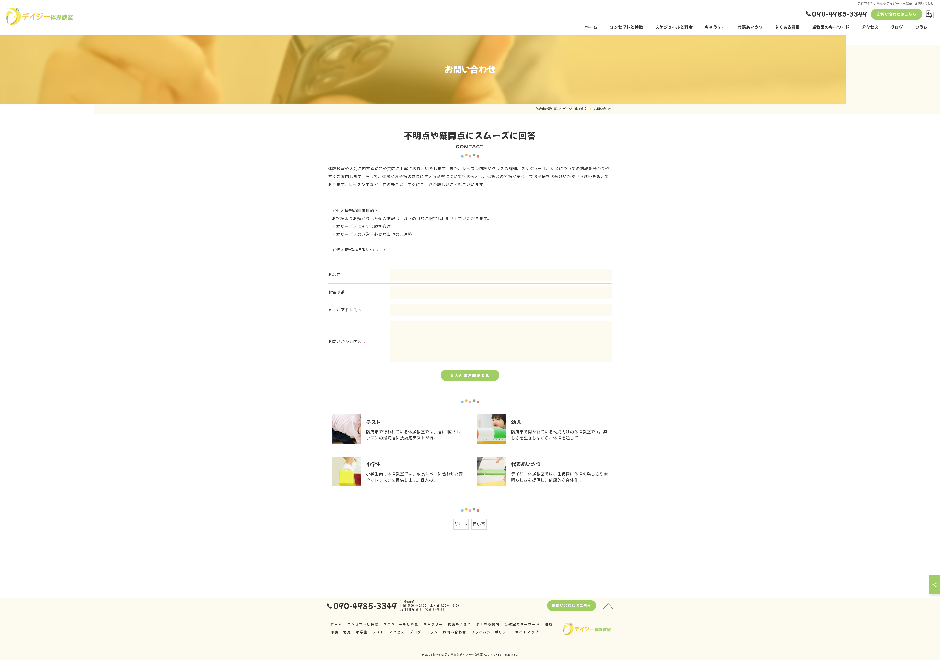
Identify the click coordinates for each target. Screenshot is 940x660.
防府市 (461, 524)
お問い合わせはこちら (896, 14)
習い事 (479, 524)
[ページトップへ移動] (608, 606)
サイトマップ (527, 632)
